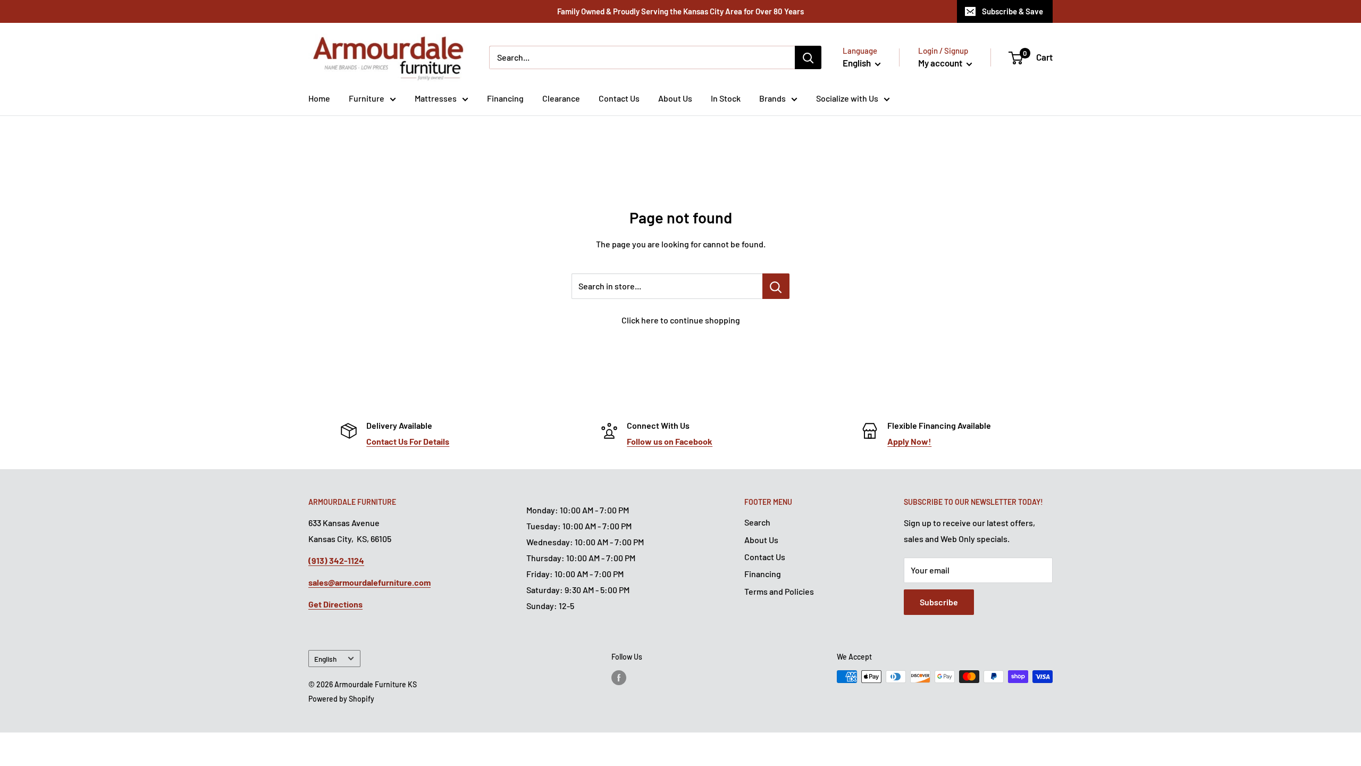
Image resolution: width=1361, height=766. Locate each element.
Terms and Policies (779, 591)
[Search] (808, 57)
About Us (675, 98)
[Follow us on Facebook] (618, 677)
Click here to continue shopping (680, 320)
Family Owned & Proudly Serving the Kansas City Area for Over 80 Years (680, 11)
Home (319, 98)
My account (941, 62)
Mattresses (436, 98)
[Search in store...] (775, 286)
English (325, 658)
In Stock (726, 98)
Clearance (561, 98)
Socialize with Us (847, 98)
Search (757, 522)
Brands (772, 98)
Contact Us (619, 98)
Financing (505, 98)
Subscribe (939, 602)
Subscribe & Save (1012, 11)
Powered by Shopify (341, 698)
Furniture (366, 98)
